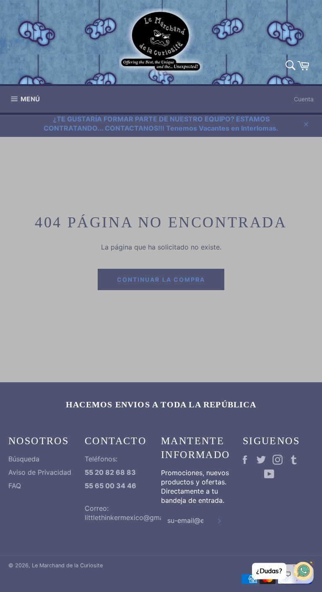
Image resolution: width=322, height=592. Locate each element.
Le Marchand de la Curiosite (67, 565)
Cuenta (304, 99)
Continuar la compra (161, 279)
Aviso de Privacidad (39, 472)
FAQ (14, 485)
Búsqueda (23, 459)
